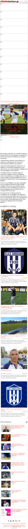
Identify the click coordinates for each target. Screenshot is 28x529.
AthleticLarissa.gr (17, 526)
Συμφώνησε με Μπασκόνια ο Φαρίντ (18, 472)
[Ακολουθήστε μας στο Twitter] (13, 521)
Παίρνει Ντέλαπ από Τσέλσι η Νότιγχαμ (18, 482)
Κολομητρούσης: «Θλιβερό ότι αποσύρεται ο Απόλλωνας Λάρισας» (12, 307)
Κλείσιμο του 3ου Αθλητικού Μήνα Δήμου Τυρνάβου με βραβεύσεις (18, 454)
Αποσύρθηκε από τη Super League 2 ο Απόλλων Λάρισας (13, 336)
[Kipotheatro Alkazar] (14, 137)
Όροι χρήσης (16, 523)
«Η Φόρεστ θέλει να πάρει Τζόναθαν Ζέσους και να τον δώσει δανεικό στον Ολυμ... (18, 464)
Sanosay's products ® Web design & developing (14, 525)
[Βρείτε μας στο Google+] (16, 521)
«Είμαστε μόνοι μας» (6, 370)
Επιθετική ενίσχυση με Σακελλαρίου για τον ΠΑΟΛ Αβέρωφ (17, 445)
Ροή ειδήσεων (5, 422)
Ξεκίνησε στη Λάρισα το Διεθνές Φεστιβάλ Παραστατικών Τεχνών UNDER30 (19, 510)
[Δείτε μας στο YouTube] (11, 521)
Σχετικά (3, 523)
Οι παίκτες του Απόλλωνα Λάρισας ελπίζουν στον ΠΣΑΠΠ (12, 276)
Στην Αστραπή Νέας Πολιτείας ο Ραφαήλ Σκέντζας (18, 435)
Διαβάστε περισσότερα (14, 103)
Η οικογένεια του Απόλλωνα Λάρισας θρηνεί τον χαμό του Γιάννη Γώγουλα (13, 237)
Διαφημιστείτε (23, 523)
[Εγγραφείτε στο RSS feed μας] (19, 521)
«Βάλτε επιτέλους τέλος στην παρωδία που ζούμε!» (12, 409)
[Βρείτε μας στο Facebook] (8, 521)
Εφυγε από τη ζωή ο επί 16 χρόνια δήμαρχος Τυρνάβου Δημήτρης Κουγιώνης (18, 426)
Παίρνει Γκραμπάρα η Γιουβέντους (16, 491)
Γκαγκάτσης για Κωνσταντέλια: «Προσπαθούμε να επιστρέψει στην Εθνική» (18, 501)
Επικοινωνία (9, 523)
